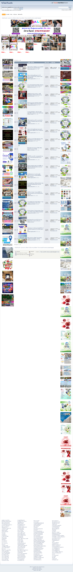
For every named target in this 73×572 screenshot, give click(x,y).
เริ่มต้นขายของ (54, 524)
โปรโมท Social (20, 539)
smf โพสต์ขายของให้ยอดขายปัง (39, 540)
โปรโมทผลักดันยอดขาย (56, 534)
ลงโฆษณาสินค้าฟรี (5, 531)
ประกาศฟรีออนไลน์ (20, 529)
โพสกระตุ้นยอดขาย (55, 520)
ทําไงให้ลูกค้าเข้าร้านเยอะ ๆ (22, 521)
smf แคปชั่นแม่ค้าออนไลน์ (38, 547)
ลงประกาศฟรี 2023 (5, 559)
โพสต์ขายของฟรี (4, 530)
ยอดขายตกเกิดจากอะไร (56, 539)
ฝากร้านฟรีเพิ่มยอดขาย (56, 550)
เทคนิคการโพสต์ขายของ (38, 539)
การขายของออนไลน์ (20, 559)
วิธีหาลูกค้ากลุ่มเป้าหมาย (6, 523)
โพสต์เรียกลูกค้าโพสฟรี (37, 551)
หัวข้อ (29, 62)
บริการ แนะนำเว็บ (5, 543)
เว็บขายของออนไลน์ (37, 535)
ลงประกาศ (3, 544)
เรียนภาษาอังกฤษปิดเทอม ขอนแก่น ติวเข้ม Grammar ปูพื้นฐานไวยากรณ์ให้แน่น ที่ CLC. (35, 130)
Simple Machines (41, 566)
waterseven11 (54, 167)
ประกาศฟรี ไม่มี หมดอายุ (6, 552)
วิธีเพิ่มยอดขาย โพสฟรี (37, 558)
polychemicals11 (33, 87)
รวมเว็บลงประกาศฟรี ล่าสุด (6, 528)
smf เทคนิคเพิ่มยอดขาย (37, 559)
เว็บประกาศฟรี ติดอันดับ (6, 553)
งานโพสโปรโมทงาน (20, 525)
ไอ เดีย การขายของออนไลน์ (38, 534)
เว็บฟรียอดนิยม (4, 538)
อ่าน (48, 62)
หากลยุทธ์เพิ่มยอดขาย (21, 520)
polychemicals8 (54, 212)
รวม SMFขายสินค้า (20, 528)
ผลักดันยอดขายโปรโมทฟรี (56, 533)
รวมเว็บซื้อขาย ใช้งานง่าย (6, 546)
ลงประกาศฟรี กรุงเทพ (5, 555)
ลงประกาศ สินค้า (20, 530)
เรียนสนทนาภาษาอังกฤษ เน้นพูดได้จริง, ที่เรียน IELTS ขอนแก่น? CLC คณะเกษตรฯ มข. (35, 229)
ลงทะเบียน (21, 7)
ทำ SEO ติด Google (5, 536)
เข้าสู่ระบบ (16, 7)
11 (37, 114)
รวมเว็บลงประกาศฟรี (5, 560)
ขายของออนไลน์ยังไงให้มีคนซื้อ (39, 523)
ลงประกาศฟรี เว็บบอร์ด (21, 546)
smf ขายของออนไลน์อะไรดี (38, 528)
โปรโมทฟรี (54, 531)
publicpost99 (32, 69)
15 (36, 195)
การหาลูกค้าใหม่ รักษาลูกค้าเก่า (7, 524)
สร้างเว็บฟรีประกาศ (20, 560)
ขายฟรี (53, 541)
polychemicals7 (54, 203)
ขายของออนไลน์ (20, 552)
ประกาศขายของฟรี (55, 555)
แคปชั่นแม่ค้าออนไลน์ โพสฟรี (38, 548)
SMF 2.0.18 (32, 566)
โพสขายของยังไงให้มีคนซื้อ (38, 543)
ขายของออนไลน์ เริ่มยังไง (21, 556)
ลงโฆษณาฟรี (54, 558)
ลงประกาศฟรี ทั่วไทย (5, 556)
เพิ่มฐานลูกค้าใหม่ (4, 527)
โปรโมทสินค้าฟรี (20, 537)
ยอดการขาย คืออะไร (55, 542)
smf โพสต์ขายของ (37, 554)
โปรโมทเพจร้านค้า (55, 559)
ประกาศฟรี (54, 556)
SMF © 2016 (36, 566)
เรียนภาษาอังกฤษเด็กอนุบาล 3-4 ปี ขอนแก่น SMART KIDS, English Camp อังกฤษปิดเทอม (34, 76)
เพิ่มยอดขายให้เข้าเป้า (55, 528)
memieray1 (54, 221)
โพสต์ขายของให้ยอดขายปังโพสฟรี (39, 541)
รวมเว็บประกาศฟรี (5, 529)
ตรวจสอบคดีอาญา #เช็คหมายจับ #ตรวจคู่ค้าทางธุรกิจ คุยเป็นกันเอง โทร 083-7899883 (35, 184)
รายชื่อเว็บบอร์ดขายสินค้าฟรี (22, 545)
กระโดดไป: (37, 251)
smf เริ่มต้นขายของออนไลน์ (38, 533)
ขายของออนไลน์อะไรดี (56, 526)
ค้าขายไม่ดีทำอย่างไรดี (21, 524)
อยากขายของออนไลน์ (21, 554)
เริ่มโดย (32, 62)
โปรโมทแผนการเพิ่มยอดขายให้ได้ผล (58, 535)
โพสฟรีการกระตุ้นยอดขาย (56, 544)
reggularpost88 (32, 78)
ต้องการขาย (4, 548)
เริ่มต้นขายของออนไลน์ (21, 555)
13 (38, 186)
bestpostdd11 (32, 123)
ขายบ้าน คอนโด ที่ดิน (5, 551)
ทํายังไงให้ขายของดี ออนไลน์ (6, 521)
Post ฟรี (53, 554)
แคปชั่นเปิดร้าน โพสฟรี (37, 556)
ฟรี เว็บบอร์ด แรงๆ (20, 548)
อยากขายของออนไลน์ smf (38, 531)
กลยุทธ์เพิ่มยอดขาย (20, 522)
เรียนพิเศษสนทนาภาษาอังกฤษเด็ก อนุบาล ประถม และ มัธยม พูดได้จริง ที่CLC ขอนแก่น (34, 175)
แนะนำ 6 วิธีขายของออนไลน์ (22, 553)
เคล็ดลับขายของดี (20, 523)
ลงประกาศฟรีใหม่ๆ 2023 (21, 535)
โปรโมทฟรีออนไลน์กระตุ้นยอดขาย (58, 547)
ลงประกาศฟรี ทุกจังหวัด (6, 547)
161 (20, 60)
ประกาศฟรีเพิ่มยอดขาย (56, 548)
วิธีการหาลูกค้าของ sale (6, 522)
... (19, 60)
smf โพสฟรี (35, 527)
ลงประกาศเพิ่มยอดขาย (56, 549)
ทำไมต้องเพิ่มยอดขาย (55, 540)
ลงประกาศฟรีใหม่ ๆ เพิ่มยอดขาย (57, 551)
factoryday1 (32, 96)
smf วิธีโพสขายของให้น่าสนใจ (39, 557)
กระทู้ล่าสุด (53, 62)
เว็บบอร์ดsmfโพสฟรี (20, 544)
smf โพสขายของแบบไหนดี (38, 544)
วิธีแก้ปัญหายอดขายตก (56, 523)
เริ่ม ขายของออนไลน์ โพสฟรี (38, 536)
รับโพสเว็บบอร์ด (7, 3)
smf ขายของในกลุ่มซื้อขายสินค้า (39, 542)
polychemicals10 (33, 105)
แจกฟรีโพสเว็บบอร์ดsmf (21, 543)
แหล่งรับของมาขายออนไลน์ (56, 525)
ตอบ (45, 62)
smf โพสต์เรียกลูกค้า (37, 550)
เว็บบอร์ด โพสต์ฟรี (20, 531)
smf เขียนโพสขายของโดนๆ (38, 555)
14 (38, 69)
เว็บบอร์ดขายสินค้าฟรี (21, 547)
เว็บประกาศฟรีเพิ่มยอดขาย (56, 552)
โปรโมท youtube (20, 540)
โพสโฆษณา (4, 539)
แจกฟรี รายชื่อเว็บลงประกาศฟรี (22, 538)
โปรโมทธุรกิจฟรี (20, 536)
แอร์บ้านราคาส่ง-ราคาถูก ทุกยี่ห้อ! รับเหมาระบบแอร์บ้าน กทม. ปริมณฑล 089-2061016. (35, 193)
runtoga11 (32, 114)
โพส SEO (53, 557)
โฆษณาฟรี (3, 532)
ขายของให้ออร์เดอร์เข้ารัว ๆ (38, 549)
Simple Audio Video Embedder (37, 569)
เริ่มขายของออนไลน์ (37, 525)
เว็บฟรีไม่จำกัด (4, 535)
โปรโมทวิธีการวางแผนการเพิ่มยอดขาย (58, 536)
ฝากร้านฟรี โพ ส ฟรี (5, 554)
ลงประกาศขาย (4, 537)
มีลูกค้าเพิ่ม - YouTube (55, 532)
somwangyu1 (32, 150)
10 (38, 123)
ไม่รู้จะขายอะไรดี (36, 520)
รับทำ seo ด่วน (36, 526)
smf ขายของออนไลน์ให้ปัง (38, 552)
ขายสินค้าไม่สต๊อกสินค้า (37, 524)
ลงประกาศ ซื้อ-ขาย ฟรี (21, 532)
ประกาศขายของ (4, 540)
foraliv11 (31, 141)
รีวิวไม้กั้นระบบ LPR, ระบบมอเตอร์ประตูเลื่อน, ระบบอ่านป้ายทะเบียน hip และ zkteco (35, 157)
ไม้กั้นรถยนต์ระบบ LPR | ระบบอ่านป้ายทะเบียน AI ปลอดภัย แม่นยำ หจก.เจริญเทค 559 (34, 121)
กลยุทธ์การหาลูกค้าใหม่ (5, 520)
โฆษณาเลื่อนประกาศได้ (21, 551)
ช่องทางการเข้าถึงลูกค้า (5, 525)
